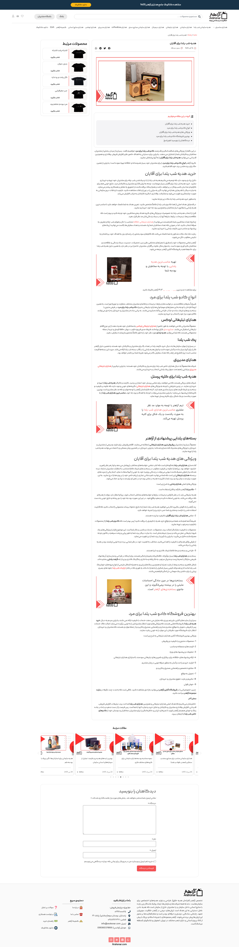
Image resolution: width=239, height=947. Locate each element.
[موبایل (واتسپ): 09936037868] (129, 928)
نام (154, 839)
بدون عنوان (62, 64)
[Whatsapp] (128, 939)
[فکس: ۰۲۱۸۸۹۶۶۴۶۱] (129, 920)
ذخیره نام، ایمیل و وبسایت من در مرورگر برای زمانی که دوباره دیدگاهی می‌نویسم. (119, 862)
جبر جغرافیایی (61, 90)
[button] (109, 48)
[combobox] (138, 16)
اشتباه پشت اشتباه (59, 50)
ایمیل (153, 850)
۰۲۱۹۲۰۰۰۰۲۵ (120, 911)
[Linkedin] (122, 939)
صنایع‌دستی (168, 329)
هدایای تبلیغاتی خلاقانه (143, 222)
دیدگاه (152, 803)
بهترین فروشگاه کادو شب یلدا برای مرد (173, 136)
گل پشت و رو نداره (59, 77)
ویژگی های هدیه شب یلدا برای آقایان (174, 132)
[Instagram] (111, 939)
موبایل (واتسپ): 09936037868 (112, 927)
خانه (195, 35)
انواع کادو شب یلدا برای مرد (178, 128)
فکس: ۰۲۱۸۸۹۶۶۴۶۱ (117, 919)
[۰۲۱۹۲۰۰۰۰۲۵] (129, 912)
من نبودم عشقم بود (58, 104)
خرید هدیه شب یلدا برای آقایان (177, 124)
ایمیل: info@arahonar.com (113, 923)
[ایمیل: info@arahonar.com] (129, 924)
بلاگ (190, 35)
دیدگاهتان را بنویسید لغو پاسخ (177, 140)
